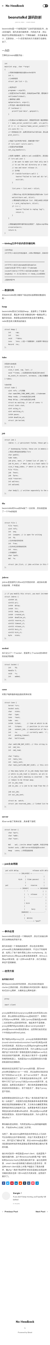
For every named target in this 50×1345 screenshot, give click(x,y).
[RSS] (25, 1328)
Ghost (30, 1332)
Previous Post (11, 1211)
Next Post (41, 1211)
